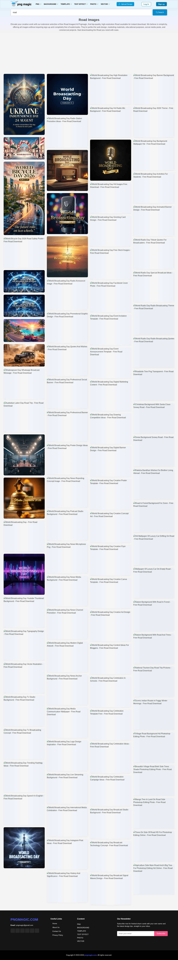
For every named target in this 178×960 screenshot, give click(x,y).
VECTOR (80, 941)
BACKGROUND (83, 927)
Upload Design (126, 4)
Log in (146, 4)
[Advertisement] (89, 52)
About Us (55, 927)
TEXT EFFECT (83, 934)
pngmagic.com (24, 919)
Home (54, 923)
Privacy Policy (57, 935)
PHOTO (80, 938)
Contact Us (56, 931)
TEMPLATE (81, 931)
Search (161, 12)
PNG (79, 924)
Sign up (161, 4)
